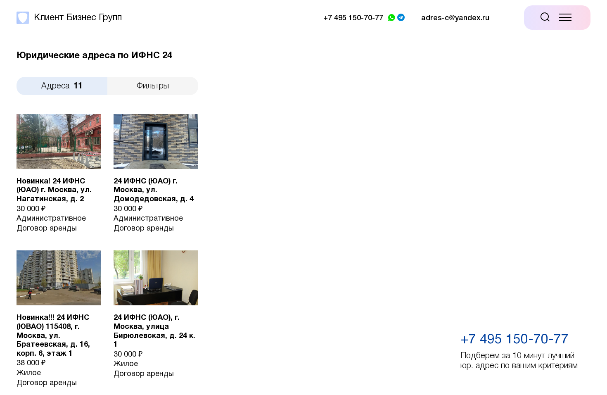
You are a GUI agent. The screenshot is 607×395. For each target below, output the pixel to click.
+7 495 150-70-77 (514, 340)
